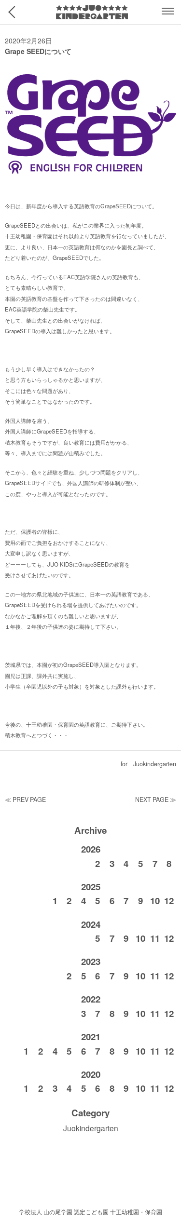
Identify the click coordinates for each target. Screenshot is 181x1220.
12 (169, 900)
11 (155, 938)
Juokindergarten (154, 763)
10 (155, 900)
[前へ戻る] (14, 12)
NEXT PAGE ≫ (155, 799)
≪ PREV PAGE (25, 799)
